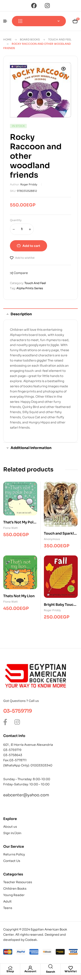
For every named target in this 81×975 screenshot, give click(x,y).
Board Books (30, 39)
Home (7, 39)
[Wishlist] (70, 968)
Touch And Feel (59, 39)
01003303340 (41, 765)
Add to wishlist (25, 257)
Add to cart (31, 246)
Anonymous (52, 539)
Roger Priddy (28, 184)
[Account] (30, 968)
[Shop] (10, 968)
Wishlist (71, 971)
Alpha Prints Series (29, 288)
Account (30, 971)
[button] (63, 71)
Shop (10, 971)
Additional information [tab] (31, 448)
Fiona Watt (10, 527)
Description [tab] (21, 314)
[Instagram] (47, 5)
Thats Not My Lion (19, 596)
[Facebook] (34, 5)
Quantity (16, 220)
